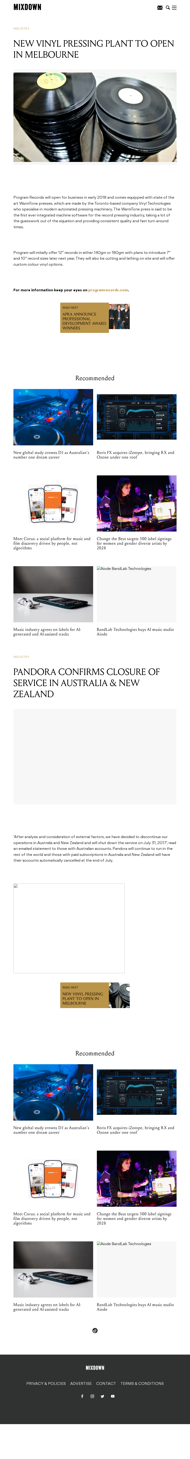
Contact (106, 1384)
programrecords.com (108, 290)
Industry (21, 28)
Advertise (81, 1384)
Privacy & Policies (46, 1384)
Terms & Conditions (142, 1384)
